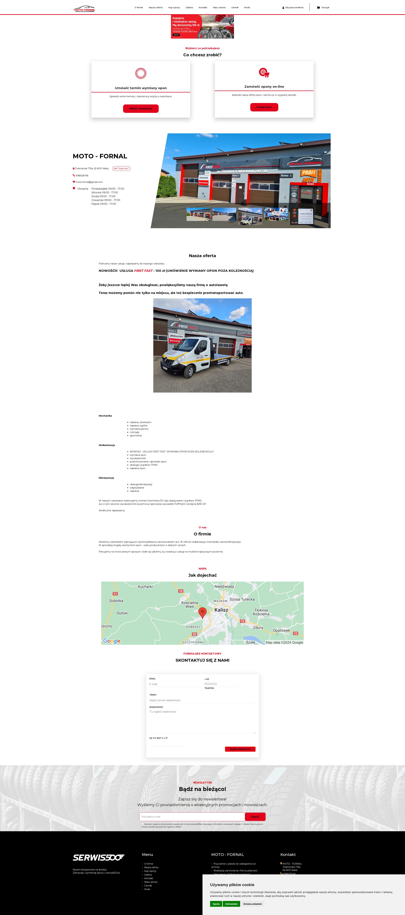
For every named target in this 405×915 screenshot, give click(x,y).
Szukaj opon (264, 107)
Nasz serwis (219, 7)
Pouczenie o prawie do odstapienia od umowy (233, 865)
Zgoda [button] (216, 904)
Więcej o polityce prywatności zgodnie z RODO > (162, 827)
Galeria (189, 7)
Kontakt (203, 7)
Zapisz (255, 816)
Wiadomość (156, 707)
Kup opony (174, 7)
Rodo (247, 7)
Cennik (235, 7)
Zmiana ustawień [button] (252, 904)
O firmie (139, 7)
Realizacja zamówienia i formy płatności (234, 870)
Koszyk (325, 7)
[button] (85, 26)
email (152, 678)
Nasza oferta (156, 7)
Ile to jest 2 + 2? (158, 738)
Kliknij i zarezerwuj (141, 108)
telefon (209, 688)
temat (153, 695)
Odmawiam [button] (231, 904)
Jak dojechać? (121, 168)
